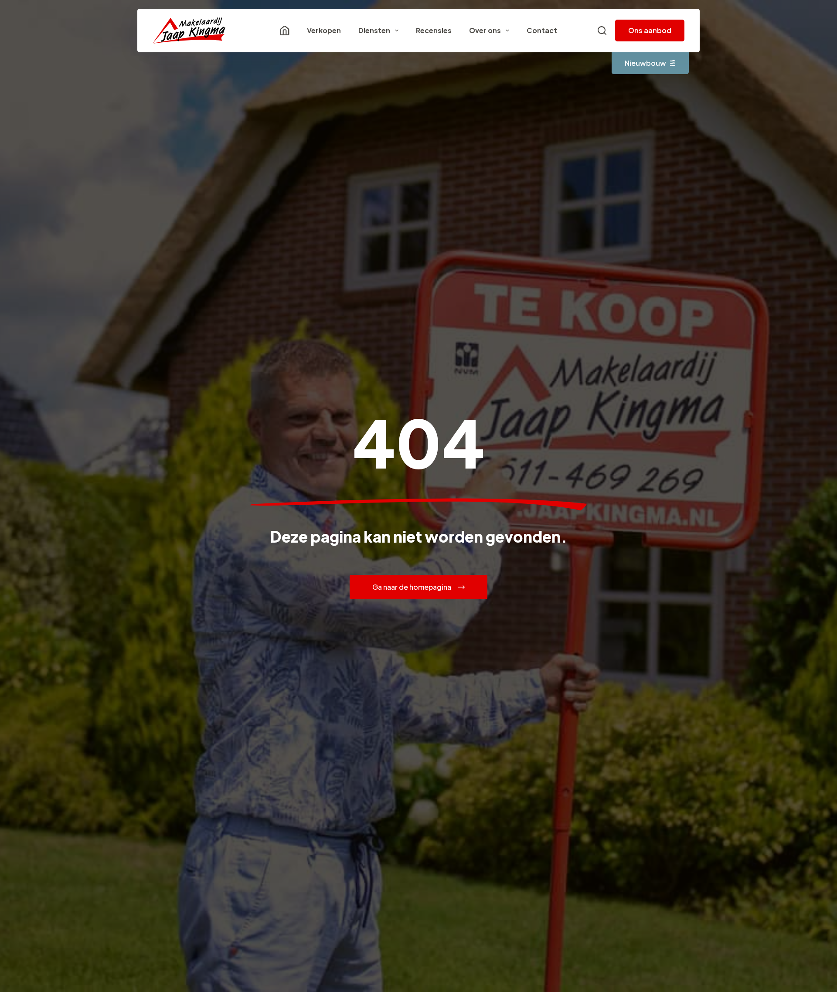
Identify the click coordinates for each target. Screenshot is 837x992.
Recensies (434, 30)
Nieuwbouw (645, 63)
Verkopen (324, 30)
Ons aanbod (649, 30)
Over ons (485, 30)
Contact (542, 30)
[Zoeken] (602, 30)
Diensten (374, 30)
